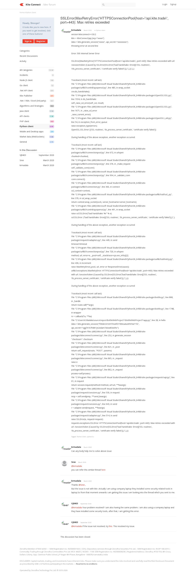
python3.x (90, 437)
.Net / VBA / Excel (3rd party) (33, 100)
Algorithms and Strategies (32, 105)
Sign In (28, 41)
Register (40, 41)
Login (164, 4)
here (103, 469)
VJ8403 (74, 503)
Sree (73, 462)
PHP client (24, 121)
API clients (24, 116)
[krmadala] (67, 30)
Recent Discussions (29, 56)
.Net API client (26, 90)
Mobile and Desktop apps (31, 131)
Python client (26, 126)
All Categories (26, 70)
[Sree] (64, 463)
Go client (24, 85)
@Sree (82, 484)
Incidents (24, 75)
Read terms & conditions (86, 564)
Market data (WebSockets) (32, 136)
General (23, 141)
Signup (173, 4)
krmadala (76, 30)
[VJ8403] (65, 504)
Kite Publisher (26, 95)
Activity (23, 61)
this (110, 526)
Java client (24, 111)
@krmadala (76, 466)
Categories (25, 50)
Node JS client (26, 80)
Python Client (81, 437)
